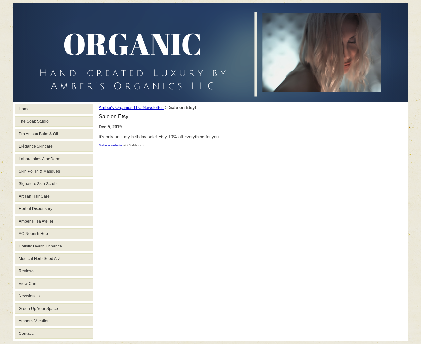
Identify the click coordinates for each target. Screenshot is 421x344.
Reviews (26, 271)
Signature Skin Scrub (38, 184)
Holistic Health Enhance (40, 246)
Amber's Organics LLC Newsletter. (131, 107)
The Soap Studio (34, 121)
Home (24, 109)
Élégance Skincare (36, 146)
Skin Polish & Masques (39, 171)
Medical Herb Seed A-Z (39, 258)
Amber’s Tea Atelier (36, 221)
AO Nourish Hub (33, 233)
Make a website (110, 145)
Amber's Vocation (34, 321)
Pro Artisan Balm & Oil (38, 134)
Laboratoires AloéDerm (39, 159)
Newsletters (29, 296)
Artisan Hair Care (34, 196)
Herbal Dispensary (35, 208)
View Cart (27, 283)
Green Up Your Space (38, 308)
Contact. (26, 333)
